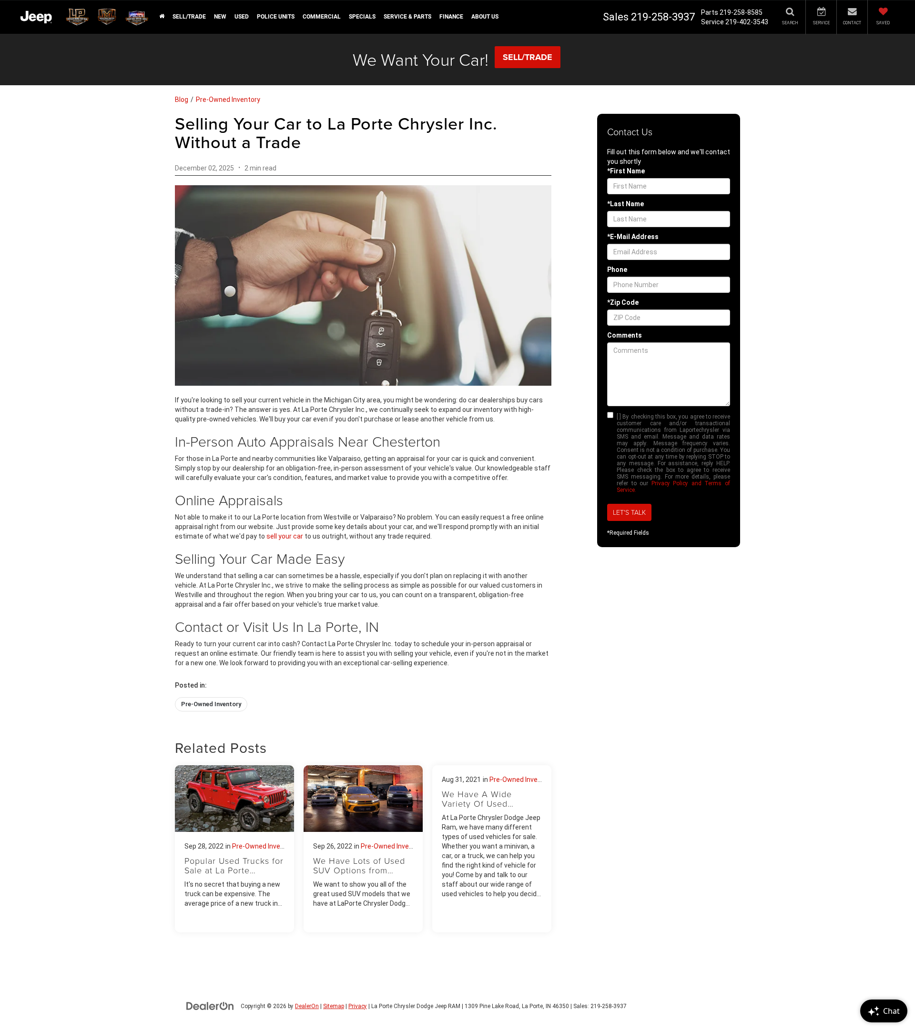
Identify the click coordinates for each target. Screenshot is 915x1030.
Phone (617, 269)
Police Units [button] (276, 16)
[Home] (161, 16)
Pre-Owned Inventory (228, 99)
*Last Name (625, 204)
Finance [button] (451, 16)
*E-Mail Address (633, 236)
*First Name (626, 171)
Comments (624, 335)
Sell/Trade (189, 16)
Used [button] (241, 16)
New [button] (220, 16)
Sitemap (333, 1006)
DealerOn (307, 1006)
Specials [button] (362, 16)
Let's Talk (629, 512)
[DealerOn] (210, 1006)
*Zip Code (623, 302)
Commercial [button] (322, 16)
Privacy (357, 1006)
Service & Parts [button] (407, 16)
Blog (181, 99)
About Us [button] (484, 16)
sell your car (284, 536)
